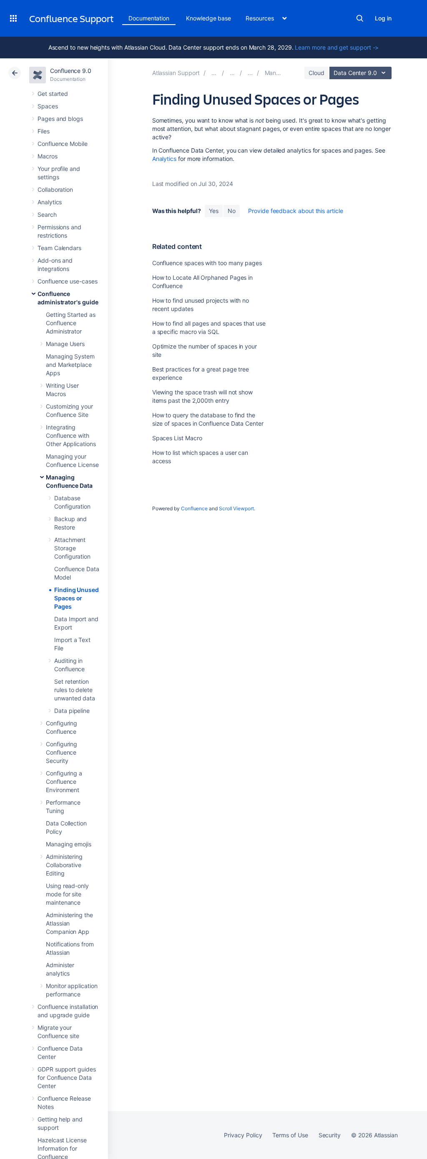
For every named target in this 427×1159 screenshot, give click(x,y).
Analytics (50, 202)
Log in (383, 18)
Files (44, 131)
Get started (53, 93)
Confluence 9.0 (70, 70)
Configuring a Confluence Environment (64, 781)
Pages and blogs (60, 118)
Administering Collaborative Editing (64, 865)
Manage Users (65, 343)
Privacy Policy (243, 1135)
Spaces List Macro (177, 438)
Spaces (48, 106)
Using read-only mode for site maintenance (67, 894)
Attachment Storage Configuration (72, 548)
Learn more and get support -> (337, 47)
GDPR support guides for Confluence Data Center (67, 1077)
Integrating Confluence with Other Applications (71, 435)
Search (360, 18)
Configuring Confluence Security (61, 752)
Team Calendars (59, 247)
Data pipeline (72, 710)
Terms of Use (290, 1135)
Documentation (148, 18)
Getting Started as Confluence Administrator (70, 323)
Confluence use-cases (68, 281)
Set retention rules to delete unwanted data (74, 690)
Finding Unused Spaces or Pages (76, 598)
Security (330, 1135)
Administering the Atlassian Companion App (69, 923)
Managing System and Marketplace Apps (70, 364)
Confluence (194, 508)
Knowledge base (208, 18)
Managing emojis (68, 844)
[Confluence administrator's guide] (250, 72)
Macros (48, 156)
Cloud (316, 72)
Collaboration (55, 189)
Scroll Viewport (236, 508)
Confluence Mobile (63, 143)
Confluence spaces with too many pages (207, 262)
